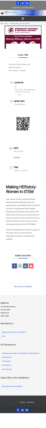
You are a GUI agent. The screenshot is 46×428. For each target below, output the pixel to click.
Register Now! (19, 104)
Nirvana (22, 402)
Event (6, 23)
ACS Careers (6, 361)
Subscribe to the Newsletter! (23, 8)
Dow (3, 336)
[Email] (31, 265)
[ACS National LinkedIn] (27, 3)
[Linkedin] (25, 265)
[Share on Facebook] (14, 265)
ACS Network (6, 365)
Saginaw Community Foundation (14, 332)
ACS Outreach (7, 369)
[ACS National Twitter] (23, 3)
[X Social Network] (20, 265)
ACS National (6, 357)
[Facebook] (18, 3)
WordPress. (30, 402)
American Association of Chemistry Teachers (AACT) (20, 353)
